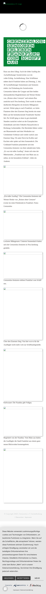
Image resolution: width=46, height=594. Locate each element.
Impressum (28, 517)
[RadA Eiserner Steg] (23, 289)
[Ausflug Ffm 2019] (23, 449)
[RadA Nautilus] (23, 408)
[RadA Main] (23, 350)
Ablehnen (8, 578)
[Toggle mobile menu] (41, 4)
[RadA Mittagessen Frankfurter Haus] (23, 211)
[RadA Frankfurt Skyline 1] (23, 253)
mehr (37, 578)
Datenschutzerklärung (26, 590)
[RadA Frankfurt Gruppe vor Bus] (23, 166)
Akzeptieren (23, 578)
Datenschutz (20, 517)
